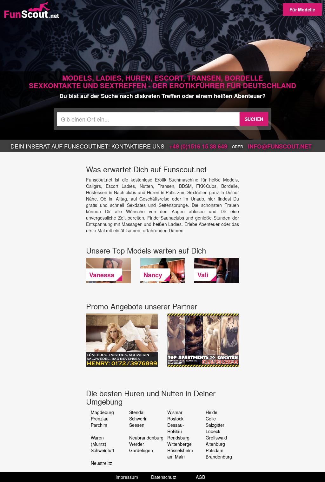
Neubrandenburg (146, 437)
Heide (211, 412)
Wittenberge (179, 444)
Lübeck (213, 431)
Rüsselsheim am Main (180, 453)
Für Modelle (302, 9)
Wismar (174, 412)
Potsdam (214, 450)
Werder (136, 444)
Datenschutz (163, 477)
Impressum (127, 477)
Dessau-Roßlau (175, 428)
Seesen (136, 425)
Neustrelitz (101, 463)
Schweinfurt (102, 450)
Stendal (136, 412)
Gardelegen (141, 450)
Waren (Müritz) (98, 440)
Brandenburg (219, 456)
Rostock (175, 418)
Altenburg (215, 444)
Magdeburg (102, 412)
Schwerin (138, 418)
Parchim (99, 425)
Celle (211, 418)
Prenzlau (100, 418)
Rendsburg (178, 437)
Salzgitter (215, 425)
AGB (200, 477)
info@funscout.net (280, 146)
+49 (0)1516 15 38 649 (198, 146)
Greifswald (216, 437)
